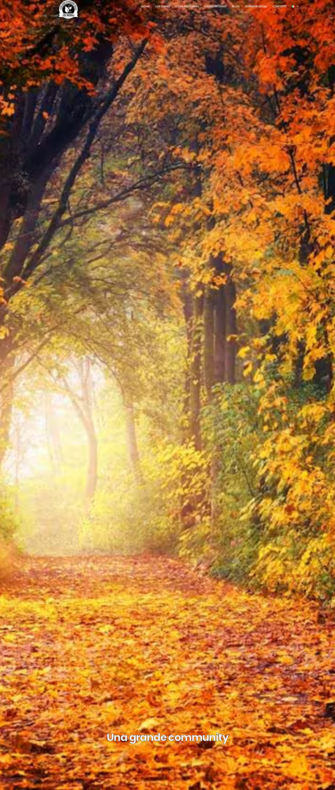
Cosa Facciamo (187, 6)
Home (145, 6)
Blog (236, 6)
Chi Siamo (162, 6)
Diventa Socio (256, 6)
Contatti (279, 6)
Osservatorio (215, 6)
